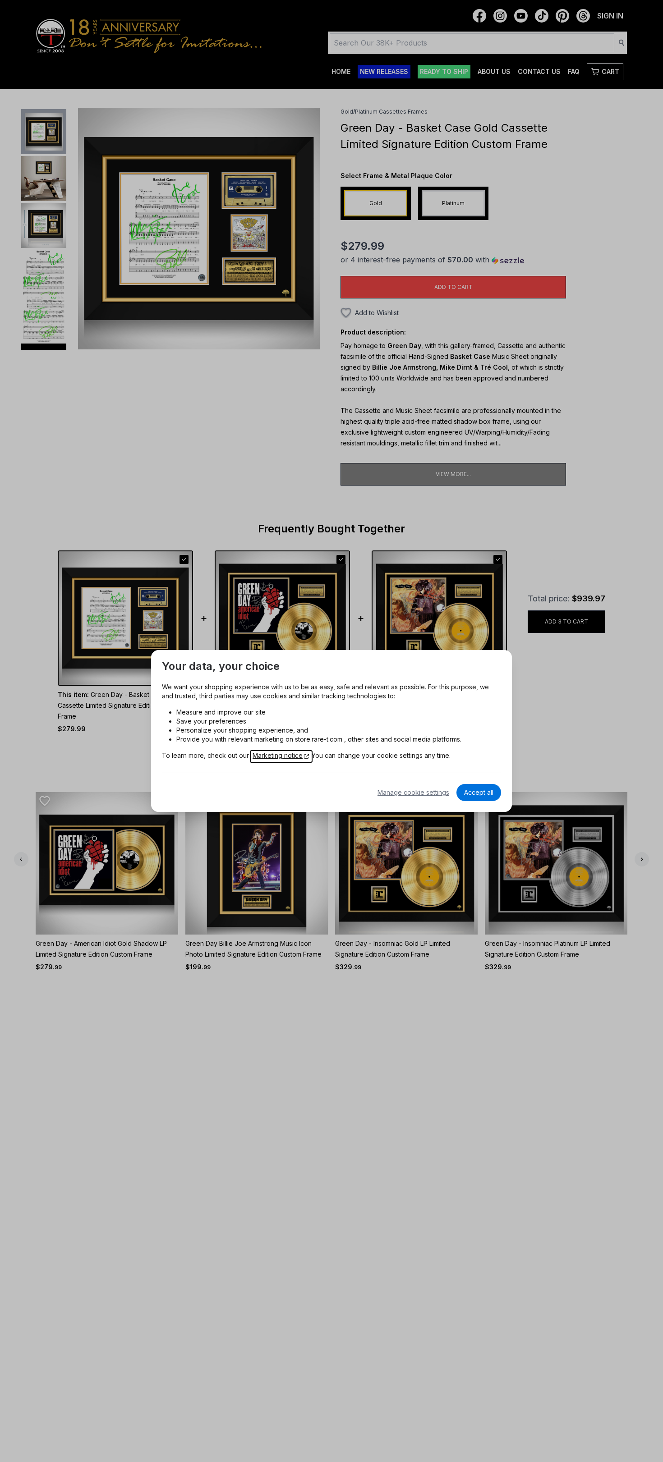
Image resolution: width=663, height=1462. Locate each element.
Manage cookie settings (413, 792)
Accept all (478, 792)
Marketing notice (278, 755)
